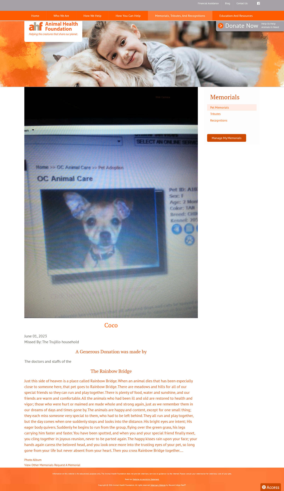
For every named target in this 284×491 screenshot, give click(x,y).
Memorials (225, 97)
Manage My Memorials (226, 138)
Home (35, 16)
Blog (227, 3)
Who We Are (61, 16)
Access (273, 487)
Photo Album (33, 460)
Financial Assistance (208, 3)
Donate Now (252, 25)
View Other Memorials (39, 465)
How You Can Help (128, 16)
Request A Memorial (67, 465)
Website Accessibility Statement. (146, 479)
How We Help (92, 16)
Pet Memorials (219, 107)
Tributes (215, 114)
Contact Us (241, 3)
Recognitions (218, 120)
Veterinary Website (158, 485)
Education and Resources (236, 16)
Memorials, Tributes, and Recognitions (180, 16)
